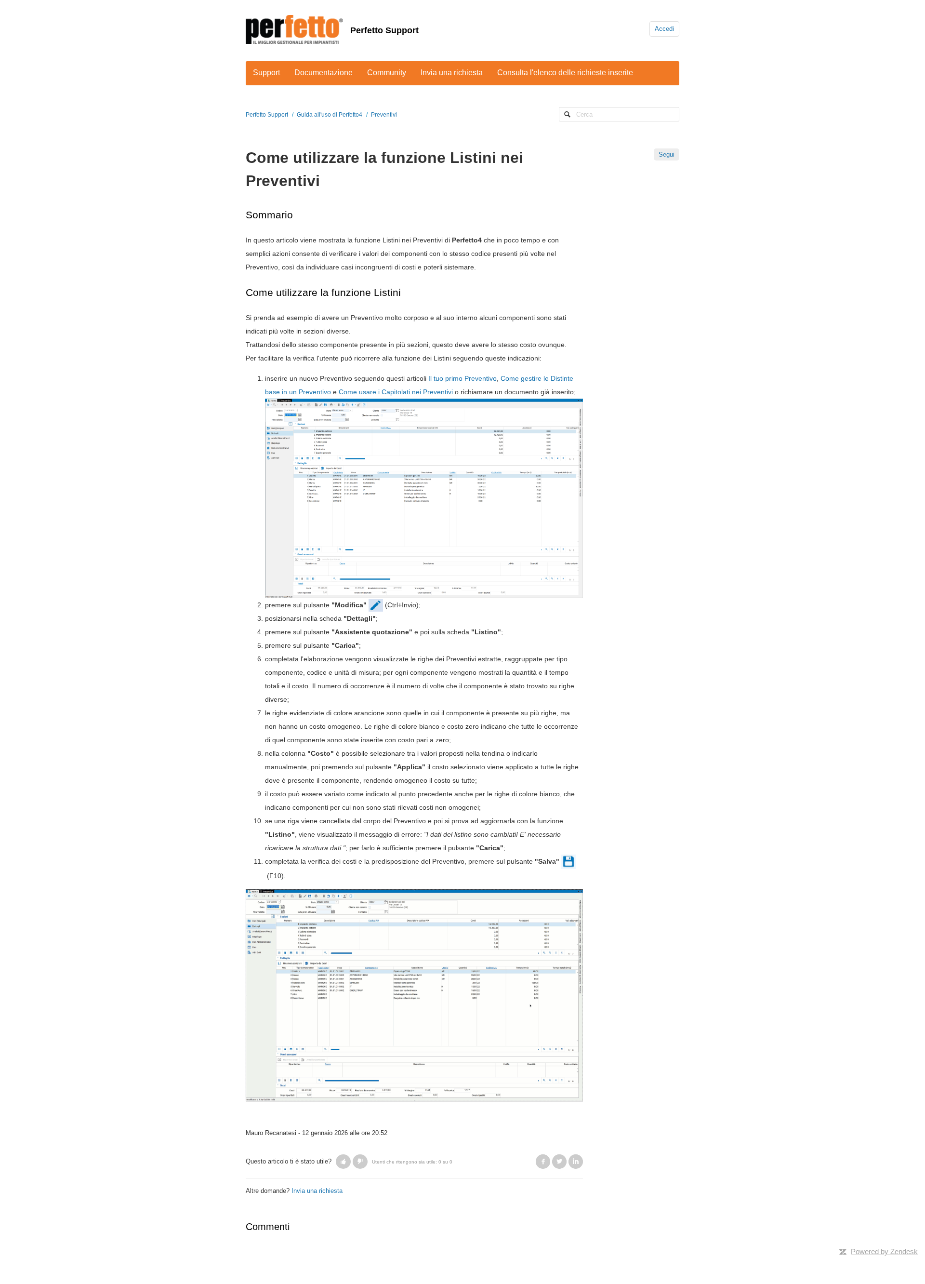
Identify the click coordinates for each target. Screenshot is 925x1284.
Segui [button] (666, 154)
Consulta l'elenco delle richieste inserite (565, 72)
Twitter (559, 1161)
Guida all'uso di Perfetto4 (329, 114)
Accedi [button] (664, 28)
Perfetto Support (384, 30)
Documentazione (323, 72)
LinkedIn (575, 1161)
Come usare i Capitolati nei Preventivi (396, 392)
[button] (343, 1161)
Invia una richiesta (452, 72)
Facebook (543, 1161)
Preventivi (384, 114)
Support (266, 72)
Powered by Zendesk (884, 1251)
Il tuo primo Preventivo (462, 378)
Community (386, 72)
